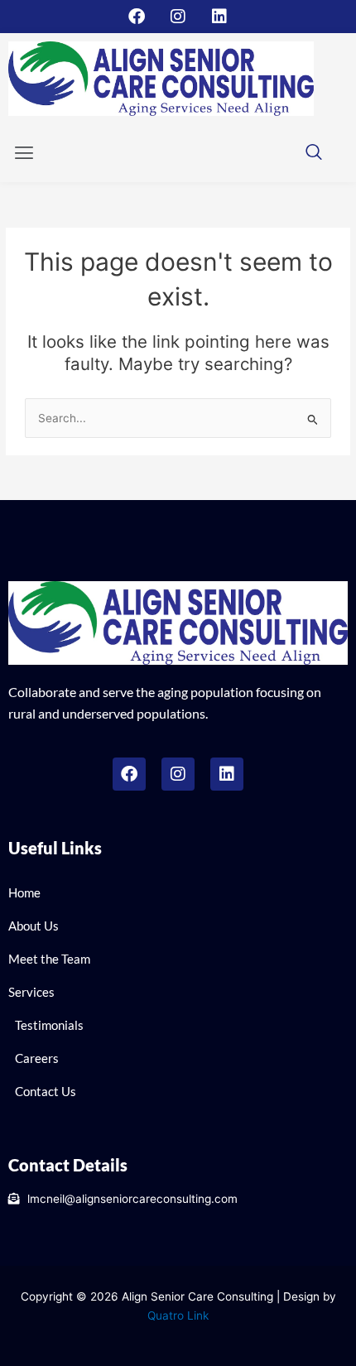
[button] (23, 153)
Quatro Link (178, 1315)
